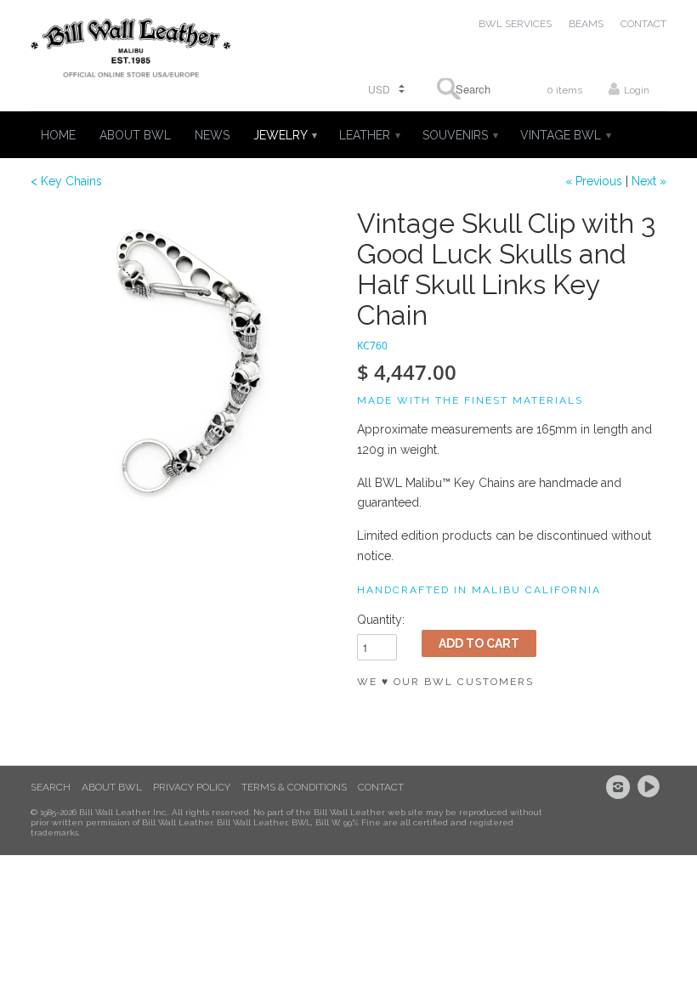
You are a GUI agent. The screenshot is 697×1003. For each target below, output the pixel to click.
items (564, 90)
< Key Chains (66, 181)
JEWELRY (284, 135)
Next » (649, 181)
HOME (58, 135)
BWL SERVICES (515, 24)
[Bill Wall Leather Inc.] (131, 51)
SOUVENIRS (459, 135)
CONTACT (643, 24)
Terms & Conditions (294, 787)
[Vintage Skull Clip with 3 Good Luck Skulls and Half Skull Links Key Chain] (185, 363)
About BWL (112, 787)
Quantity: (381, 619)
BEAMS (586, 24)
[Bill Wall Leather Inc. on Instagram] (620, 787)
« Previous (593, 181)
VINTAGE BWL (564, 135)
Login (636, 90)
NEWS (212, 135)
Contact (381, 787)
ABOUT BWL (135, 135)
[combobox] (467, 88)
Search (51, 787)
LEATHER (369, 135)
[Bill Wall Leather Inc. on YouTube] (651, 787)
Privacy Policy (191, 787)
